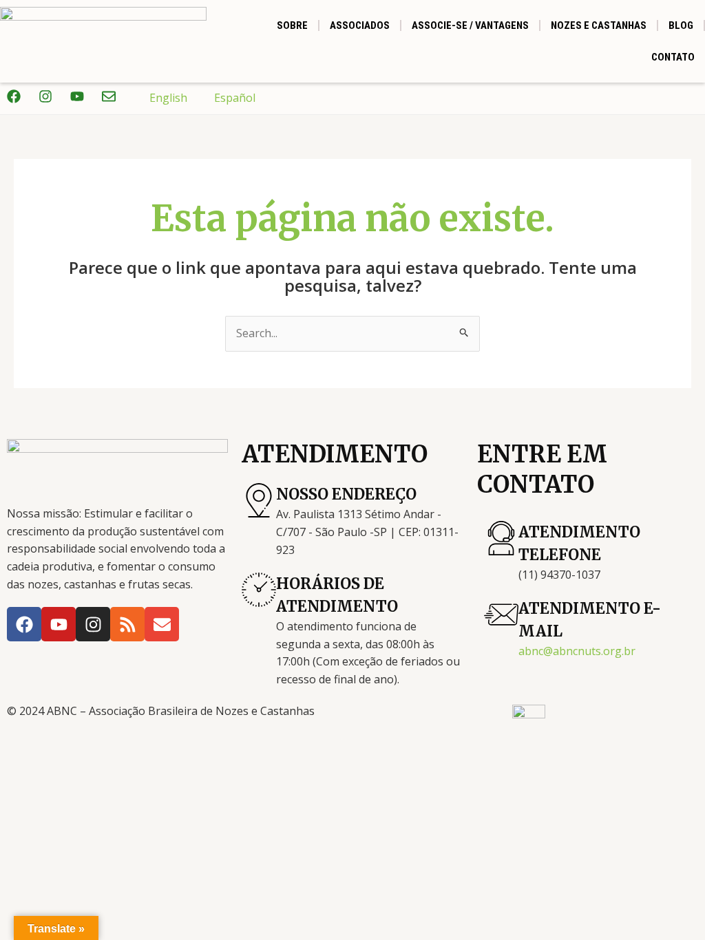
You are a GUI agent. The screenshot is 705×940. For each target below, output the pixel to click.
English (168, 97)
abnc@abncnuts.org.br (576, 651)
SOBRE (292, 25)
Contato (673, 57)
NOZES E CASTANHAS (598, 25)
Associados (360, 25)
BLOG (681, 25)
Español (234, 97)
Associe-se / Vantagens (470, 25)
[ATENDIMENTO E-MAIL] (501, 614)
